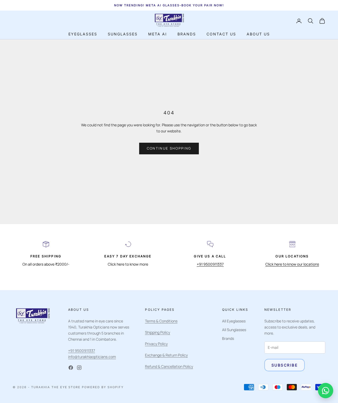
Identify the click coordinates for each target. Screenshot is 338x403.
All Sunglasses (234, 329)
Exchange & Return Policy (166, 355)
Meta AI (157, 34)
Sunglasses (123, 34)
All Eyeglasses (234, 320)
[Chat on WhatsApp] (325, 390)
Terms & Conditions (161, 320)
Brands (186, 34)
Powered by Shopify (103, 387)
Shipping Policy (157, 332)
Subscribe (284, 365)
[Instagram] (79, 367)
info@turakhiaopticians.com (92, 356)
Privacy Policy (156, 343)
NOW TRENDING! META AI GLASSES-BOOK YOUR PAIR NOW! (169, 5)
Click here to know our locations (292, 264)
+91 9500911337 (210, 264)
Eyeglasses (82, 34)
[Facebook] (70, 367)
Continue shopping (169, 148)
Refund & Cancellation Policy (169, 366)
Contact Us (221, 34)
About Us (258, 34)
